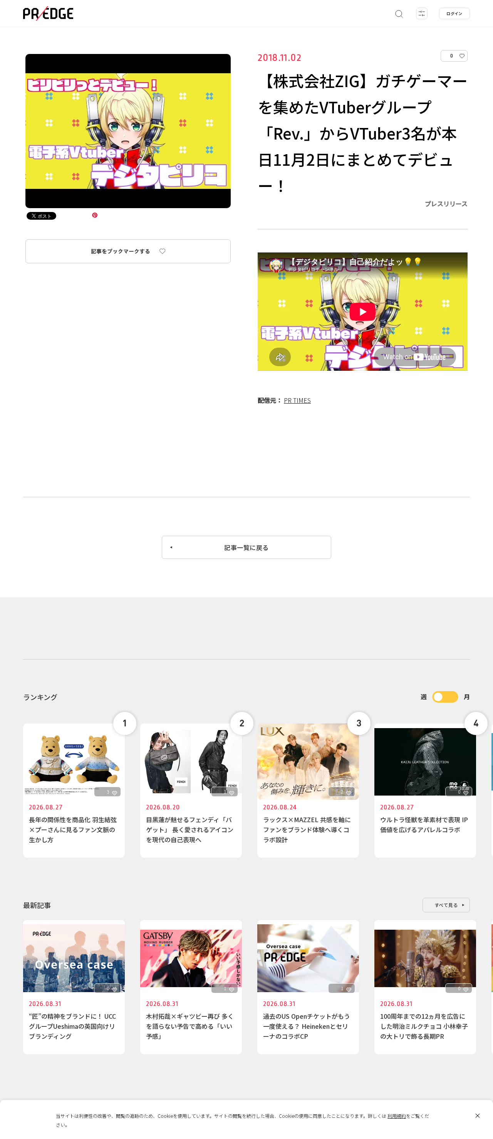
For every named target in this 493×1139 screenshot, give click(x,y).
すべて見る (446, 905)
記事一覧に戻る (246, 547)
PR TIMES (297, 400)
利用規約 (396, 1115)
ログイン (454, 13)
